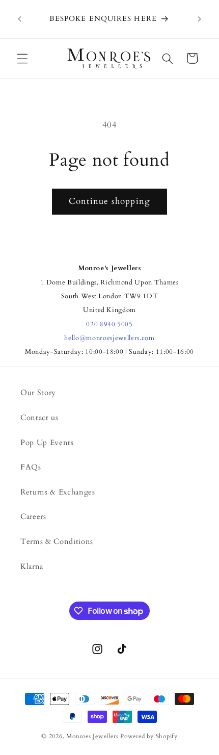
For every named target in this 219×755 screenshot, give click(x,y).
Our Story (38, 392)
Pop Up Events (47, 442)
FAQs (30, 467)
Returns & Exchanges (57, 492)
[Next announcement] (199, 19)
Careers (33, 516)
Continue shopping (109, 201)
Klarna (31, 566)
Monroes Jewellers (92, 736)
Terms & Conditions (56, 541)
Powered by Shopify (149, 736)
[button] (22, 58)
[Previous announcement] (20, 19)
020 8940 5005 (109, 324)
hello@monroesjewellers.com (109, 338)
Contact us (39, 417)
